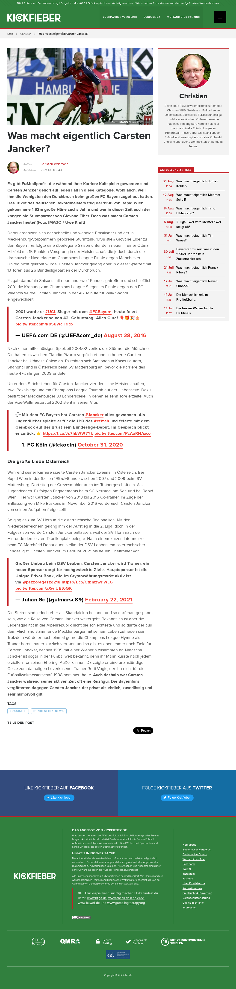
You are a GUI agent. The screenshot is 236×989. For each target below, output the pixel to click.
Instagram (189, 873)
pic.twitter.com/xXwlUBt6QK (43, 588)
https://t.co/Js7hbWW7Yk (68, 433)
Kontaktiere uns (192, 888)
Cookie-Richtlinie (193, 902)
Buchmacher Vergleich (120, 17)
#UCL (50, 311)
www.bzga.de (97, 898)
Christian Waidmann (54, 164)
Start (10, 33)
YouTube (188, 878)
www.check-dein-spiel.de (126, 898)
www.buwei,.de (89, 903)
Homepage (189, 844)
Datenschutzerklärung (196, 897)
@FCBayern (100, 311)
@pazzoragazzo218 (41, 582)
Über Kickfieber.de (194, 883)
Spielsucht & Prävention (197, 893)
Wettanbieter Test (194, 859)
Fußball (18, 711)
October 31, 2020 (100, 444)
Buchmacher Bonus (195, 854)
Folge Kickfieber (179, 798)
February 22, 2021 (109, 599)
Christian (25, 33)
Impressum (189, 907)
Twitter (202, 788)
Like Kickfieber (61, 798)
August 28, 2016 (125, 335)
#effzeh (101, 421)
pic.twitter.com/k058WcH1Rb (44, 324)
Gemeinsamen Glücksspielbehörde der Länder (97, 883)
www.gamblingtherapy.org (126, 903)
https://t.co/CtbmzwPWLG (87, 582)
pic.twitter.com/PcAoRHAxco (122, 433)
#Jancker (94, 415)
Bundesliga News (48, 711)
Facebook (82, 788)
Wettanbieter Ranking (183, 17)
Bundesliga (152, 17)
